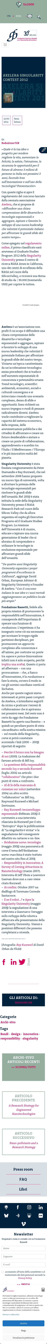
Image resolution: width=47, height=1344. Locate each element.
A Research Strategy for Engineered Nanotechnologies (24, 1109)
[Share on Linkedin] (14, 961)
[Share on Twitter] (22, 961)
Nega (23, 1330)
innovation (30, 1034)
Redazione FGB (10, 143)
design (15, 1034)
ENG (18, 16)
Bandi (4, 1034)
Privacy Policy (25, 1278)
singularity (30, 1038)
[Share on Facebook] (6, 961)
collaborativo (11, 776)
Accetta (23, 1323)
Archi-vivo (8, 1022)
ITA (9, 16)
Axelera (6, 204)
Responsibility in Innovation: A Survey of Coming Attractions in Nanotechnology (22, 867)
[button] (43, 1289)
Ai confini (10, 887)
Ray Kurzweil (24, 944)
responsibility (10, 1038)
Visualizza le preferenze (23, 1338)
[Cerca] (38, 17)
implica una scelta (13, 664)
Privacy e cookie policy (11, 1314)
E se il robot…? (13, 899)
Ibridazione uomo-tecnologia (22, 842)
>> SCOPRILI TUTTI (23, 1067)
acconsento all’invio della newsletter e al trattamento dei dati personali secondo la (25, 1275)
